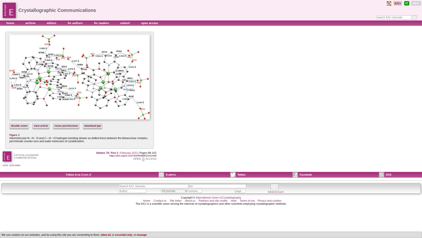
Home (146, 200)
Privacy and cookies (270, 200)
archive (30, 23)
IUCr (398, 3)
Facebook (306, 174)
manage (142, 234)
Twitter (241, 174)
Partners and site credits (213, 200)
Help (233, 200)
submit (125, 23)
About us (190, 200)
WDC (416, 3)
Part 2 (114, 152)
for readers (102, 23)
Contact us (160, 200)
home (10, 23)
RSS (388, 174)
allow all (106, 234)
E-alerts (171, 174)
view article (41, 125)
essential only (123, 234)
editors (52, 23)
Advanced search (276, 192)
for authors (76, 23)
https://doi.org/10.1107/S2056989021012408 (132, 155)
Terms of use (247, 200)
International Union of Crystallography (218, 197)
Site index (176, 200)
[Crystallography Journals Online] (389, 3)
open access (149, 23)
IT (406, 3)
